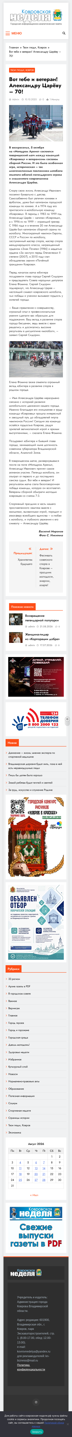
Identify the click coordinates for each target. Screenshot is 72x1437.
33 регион (14, 979)
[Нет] (67, 1424)
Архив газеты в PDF (19, 986)
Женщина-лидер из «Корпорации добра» (42, 636)
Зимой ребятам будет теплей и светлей (30, 783)
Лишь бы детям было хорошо (25, 775)
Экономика (14, 1132)
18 (20, 1174)
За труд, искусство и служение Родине (30, 790)
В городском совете (19, 994)
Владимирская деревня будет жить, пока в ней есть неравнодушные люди (35, 766)
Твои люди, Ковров (22, 70)
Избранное (14, 1059)
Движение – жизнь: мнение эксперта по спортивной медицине (31, 755)
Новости (13, 1074)
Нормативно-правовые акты (23, 1081)
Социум (12, 1103)
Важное (12, 1001)
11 (20, 1168)
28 (43, 1180)
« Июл (34, 1195)
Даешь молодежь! (19, 1045)
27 (36, 1180)
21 (43, 1174)
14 (43, 1168)
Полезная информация (21, 1096)
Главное (12, 1015)
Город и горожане (18, 1030)
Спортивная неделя (19, 1111)
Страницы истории (18, 1118)
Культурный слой (18, 1067)
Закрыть (37, 1431)
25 (20, 1180)
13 (36, 1168)
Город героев (16, 1023)
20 (36, 1174)
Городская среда (18, 1037)
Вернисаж (14, 1008)
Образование (16, 1089)
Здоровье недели (18, 1052)
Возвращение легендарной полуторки (42, 618)
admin (15, 99)
